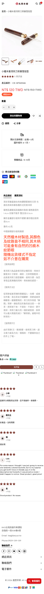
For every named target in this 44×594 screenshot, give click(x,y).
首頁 (4, 11)
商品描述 (7, 195)
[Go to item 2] (18, 377)
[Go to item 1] (6, 377)
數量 (4, 101)
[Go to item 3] (31, 377)
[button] (8, 76)
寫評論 (16, 367)
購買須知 (18, 195)
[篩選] (36, 367)
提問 (7, 123)
